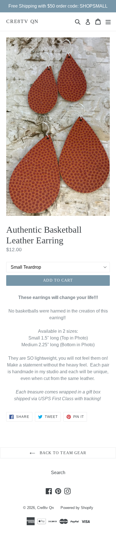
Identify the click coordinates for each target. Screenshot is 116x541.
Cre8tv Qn (22, 21)
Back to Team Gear (62, 453)
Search (58, 472)
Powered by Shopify (77, 508)
